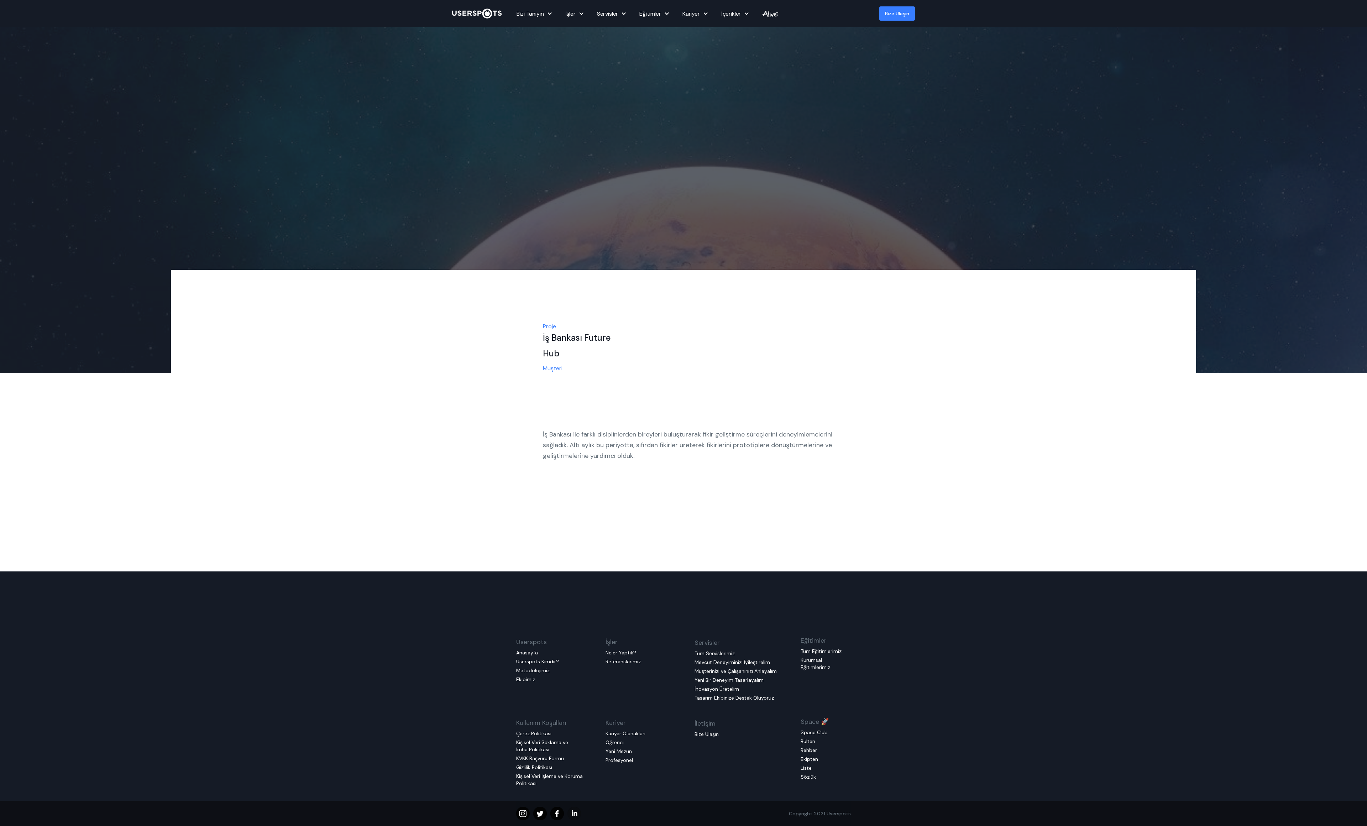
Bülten (808, 741)
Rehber (809, 750)
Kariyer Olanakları (625, 733)
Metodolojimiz (533, 670)
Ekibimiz (525, 679)
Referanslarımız (623, 661)
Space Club (814, 732)
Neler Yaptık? (621, 652)
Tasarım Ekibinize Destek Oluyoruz (734, 698)
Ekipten (809, 759)
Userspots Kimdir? (537, 661)
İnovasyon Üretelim (717, 689)
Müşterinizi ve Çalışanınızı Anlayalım (736, 671)
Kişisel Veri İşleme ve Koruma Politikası (549, 779)
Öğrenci (615, 742)
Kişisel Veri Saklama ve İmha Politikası (542, 746)
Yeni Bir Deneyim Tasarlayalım (729, 680)
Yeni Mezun (619, 751)
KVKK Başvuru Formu (540, 758)
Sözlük (808, 777)
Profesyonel (619, 760)
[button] (533, 13)
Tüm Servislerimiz (715, 653)
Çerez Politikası (533, 733)
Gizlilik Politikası (534, 767)
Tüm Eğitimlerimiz (821, 651)
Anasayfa (527, 652)
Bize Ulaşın (897, 13)
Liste (806, 768)
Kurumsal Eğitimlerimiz (815, 663)
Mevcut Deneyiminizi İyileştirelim (732, 662)
